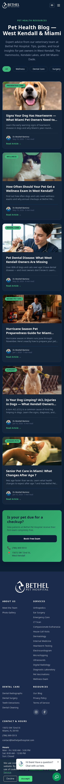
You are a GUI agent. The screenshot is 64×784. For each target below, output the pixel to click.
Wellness (20, 69)
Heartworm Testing (42, 645)
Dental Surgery (9, 698)
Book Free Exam (32, 538)
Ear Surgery (39, 612)
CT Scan (37, 622)
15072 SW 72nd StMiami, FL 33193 (11, 729)
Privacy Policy (39, 698)
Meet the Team (9, 607)
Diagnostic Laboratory (44, 669)
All (6, 69)
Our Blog (37, 693)
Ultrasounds (39, 660)
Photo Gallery (9, 612)
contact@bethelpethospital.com (18, 740)
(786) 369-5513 (19, 547)
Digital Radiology (41, 664)
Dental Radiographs (12, 693)
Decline (10, 778)
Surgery (56, 69)
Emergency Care (41, 617)
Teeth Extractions (10, 702)
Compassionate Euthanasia (46, 626)
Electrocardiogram (42, 650)
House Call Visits (41, 631)
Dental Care (39, 69)
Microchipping (40, 655)
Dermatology (39, 636)
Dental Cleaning (10, 707)
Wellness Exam (40, 679)
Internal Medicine (42, 641)
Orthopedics (39, 607)
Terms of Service (41, 702)
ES (52, 5)
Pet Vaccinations (41, 674)
